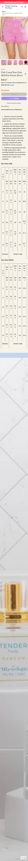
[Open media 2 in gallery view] (9, 62)
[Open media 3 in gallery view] (15, 62)
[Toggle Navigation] (2, 6)
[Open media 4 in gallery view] (21, 62)
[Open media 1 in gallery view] (3, 62)
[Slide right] (25, 62)
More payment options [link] (14, 103)
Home (3, 11)
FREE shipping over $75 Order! (14, 2)
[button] (22, 6)
